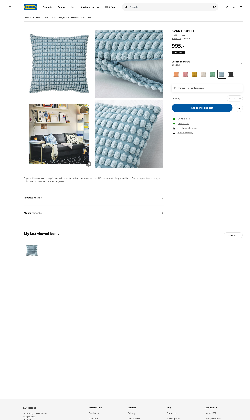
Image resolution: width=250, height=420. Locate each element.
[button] (48, 7)
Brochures (94, 413)
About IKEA (210, 413)
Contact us (172, 413)
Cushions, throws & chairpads (66, 18)
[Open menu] (10, 7)
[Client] (227, 7)
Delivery (131, 413)
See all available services (188, 128)
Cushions (87, 18)
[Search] (126, 7)
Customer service (90, 7)
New (73, 7)
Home (26, 18)
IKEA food (110, 7)
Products (36, 18)
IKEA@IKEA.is (28, 416)
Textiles (47, 18)
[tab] (94, 197)
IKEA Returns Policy (185, 133)
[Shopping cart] (241, 7)
